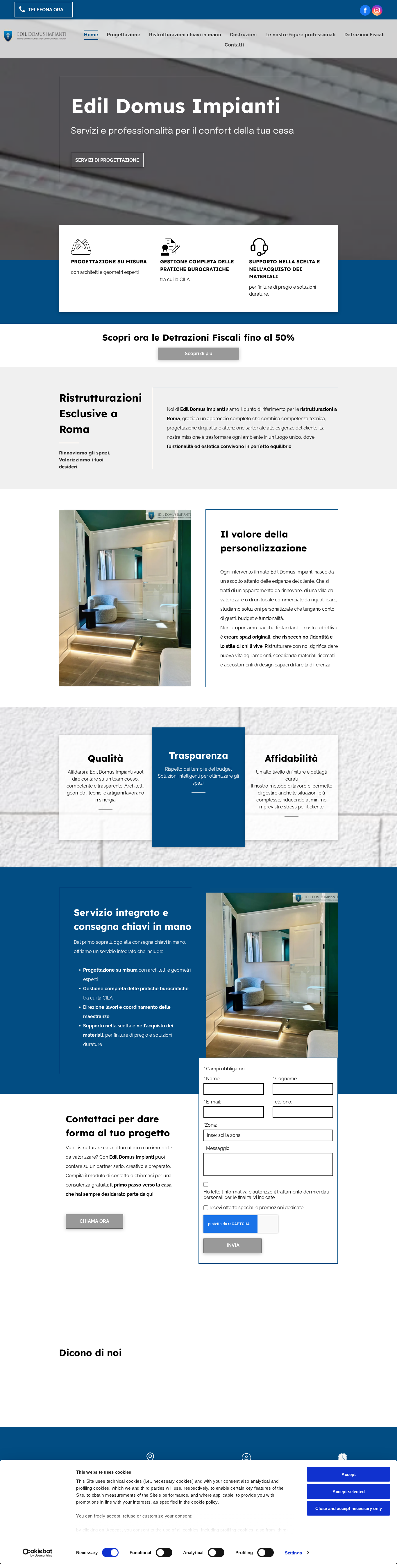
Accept (348, 1474)
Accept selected (348, 1491)
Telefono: (282, 1102)
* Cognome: (285, 1078)
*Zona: (210, 1125)
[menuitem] (91, 35)
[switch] (164, 1552)
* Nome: (211, 1078)
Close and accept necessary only (348, 1508)
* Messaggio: (216, 1148)
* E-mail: (212, 1102)
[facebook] (365, 11)
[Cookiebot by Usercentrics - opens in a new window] (37, 1552)
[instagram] (377, 11)
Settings (293, 1552)
